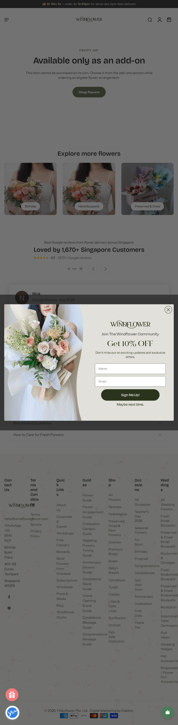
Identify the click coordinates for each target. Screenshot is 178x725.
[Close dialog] (168, 309)
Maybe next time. (130, 404)
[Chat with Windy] (168, 712)
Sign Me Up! (130, 394)
